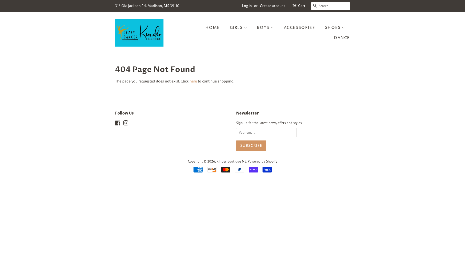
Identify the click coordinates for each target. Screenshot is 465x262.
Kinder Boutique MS (231, 161)
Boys (264, 27)
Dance (342, 38)
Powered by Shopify (262, 161)
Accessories (299, 27)
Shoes (333, 27)
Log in (247, 6)
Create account (272, 6)
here (193, 81)
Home (212, 27)
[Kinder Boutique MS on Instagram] (125, 124)
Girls (237, 27)
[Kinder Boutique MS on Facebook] (118, 124)
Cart (302, 6)
